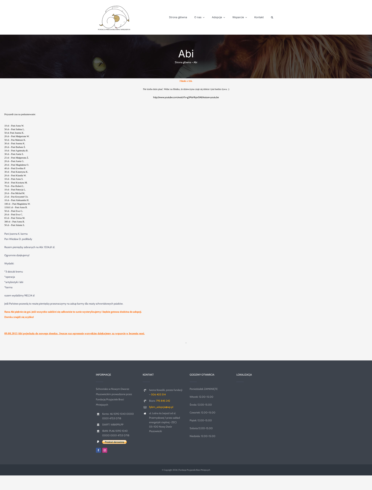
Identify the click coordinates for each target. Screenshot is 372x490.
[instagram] (104, 450)
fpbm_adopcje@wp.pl (161, 407)
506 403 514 (158, 394)
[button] (272, 17)
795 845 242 (163, 400)
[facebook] (98, 450)
